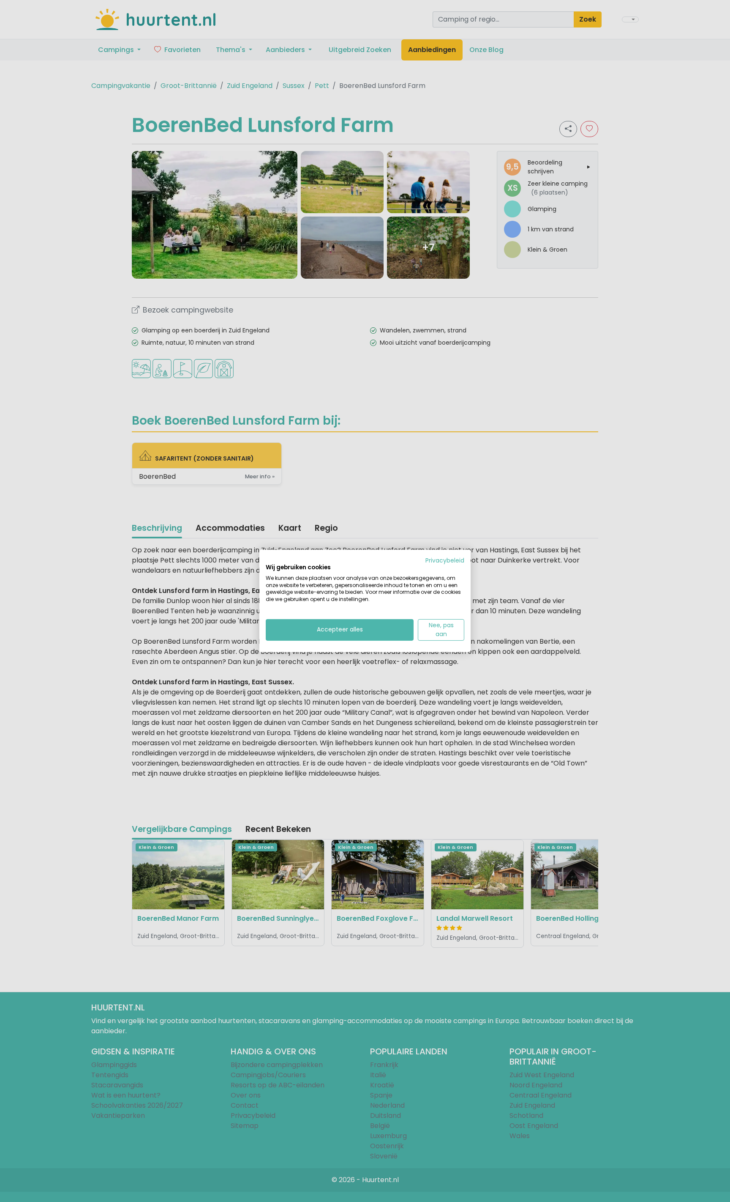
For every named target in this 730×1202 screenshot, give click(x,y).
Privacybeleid (444, 561)
